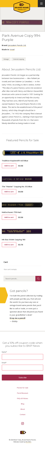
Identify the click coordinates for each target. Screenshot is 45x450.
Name (4, 352)
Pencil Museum (22, 393)
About (22, 409)
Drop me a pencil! (17, 318)
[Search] (38, 278)
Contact (22, 414)
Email (4, 363)
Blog (22, 404)
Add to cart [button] (9, 166)
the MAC (28, 442)
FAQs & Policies (22, 398)
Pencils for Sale (22, 388)
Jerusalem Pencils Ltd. (17, 45)
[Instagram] (22, 423)
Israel (12, 49)
